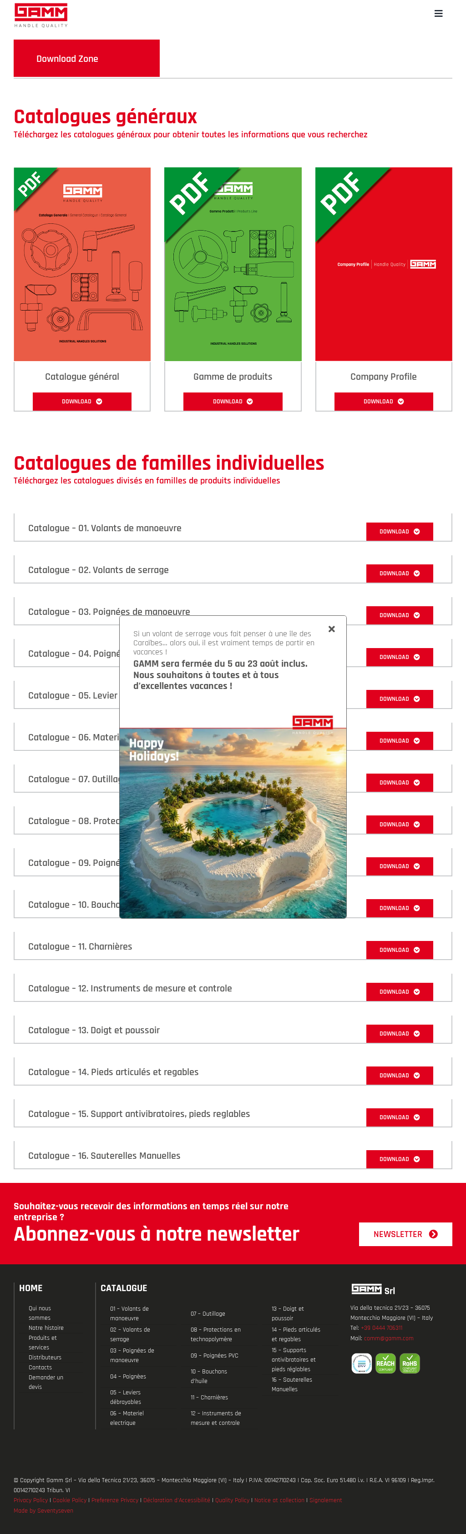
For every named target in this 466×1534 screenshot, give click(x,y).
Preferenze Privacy (114, 1500)
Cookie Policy (69, 1500)
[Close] (332, 629)
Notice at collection (279, 1500)
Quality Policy (232, 1500)
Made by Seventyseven (43, 1511)
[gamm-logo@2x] (41, 6)
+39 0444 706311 (381, 1328)
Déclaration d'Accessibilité (176, 1500)
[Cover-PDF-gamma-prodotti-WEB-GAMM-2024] (232, 171)
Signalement (325, 1500)
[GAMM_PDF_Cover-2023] (82, 171)
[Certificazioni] (401, 1363)
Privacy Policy (31, 1500)
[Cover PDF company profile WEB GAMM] (383, 171)
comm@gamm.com (389, 1338)
